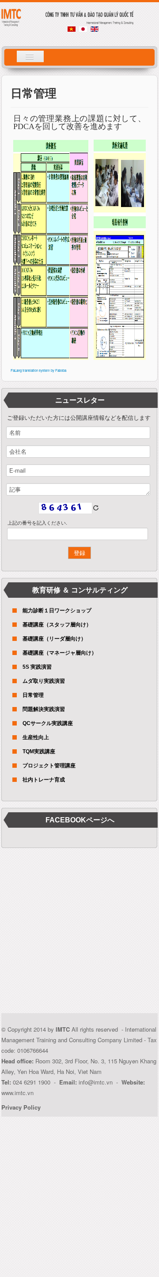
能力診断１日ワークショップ (57, 610)
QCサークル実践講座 (48, 723)
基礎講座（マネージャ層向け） (60, 653)
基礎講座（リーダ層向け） (54, 639)
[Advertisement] (79, 934)
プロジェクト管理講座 (49, 765)
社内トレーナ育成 (44, 780)
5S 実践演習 (37, 667)
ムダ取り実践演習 (44, 681)
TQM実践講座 (39, 751)
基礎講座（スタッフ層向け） (57, 625)
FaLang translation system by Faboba (38, 370)
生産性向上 (36, 737)
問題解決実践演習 (44, 709)
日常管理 (33, 695)
